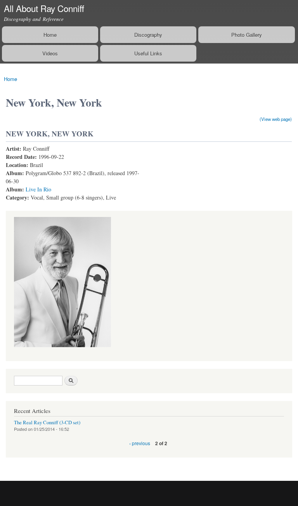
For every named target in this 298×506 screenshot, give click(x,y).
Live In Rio (38, 189)
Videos (50, 53)
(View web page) (276, 119)
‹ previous (139, 443)
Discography (148, 34)
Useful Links (148, 53)
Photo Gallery (246, 34)
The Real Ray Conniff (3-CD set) (47, 422)
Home (50, 34)
